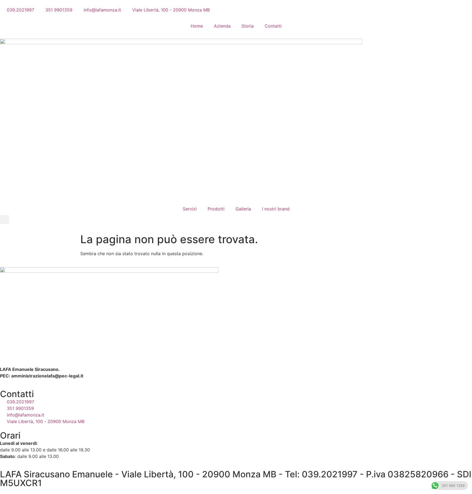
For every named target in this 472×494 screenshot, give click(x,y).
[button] (4, 219)
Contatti (273, 26)
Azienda (222, 26)
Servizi (190, 209)
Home (197, 26)
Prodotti (216, 209)
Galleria (243, 209)
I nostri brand (276, 209)
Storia (247, 26)
